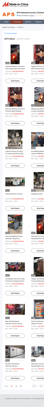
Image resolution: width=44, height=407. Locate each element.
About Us (28, 22)
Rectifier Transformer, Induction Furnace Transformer (12, 366)
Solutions (38, 22)
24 (11, 386)
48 (21, 386)
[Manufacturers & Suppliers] (15, 4)
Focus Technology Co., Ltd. (27, 398)
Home (6, 22)
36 (16, 386)
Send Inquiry (15, 81)
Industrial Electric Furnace (14, 194)
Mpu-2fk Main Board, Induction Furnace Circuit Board (13, 323)
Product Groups (11, 33)
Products (18, 22)
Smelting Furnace (37, 194)
